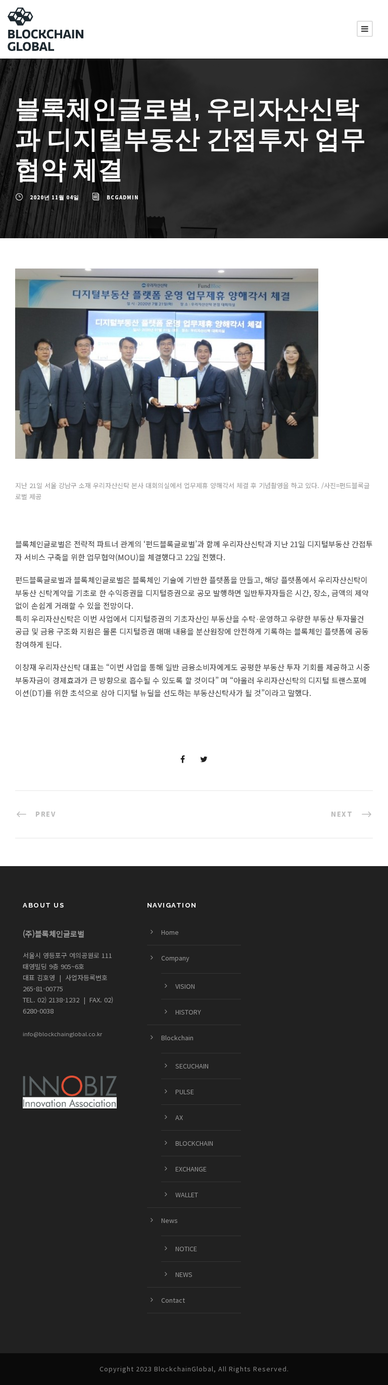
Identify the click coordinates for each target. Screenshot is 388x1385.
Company (175, 958)
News (169, 1220)
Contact (173, 1300)
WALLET (186, 1194)
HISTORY (188, 1012)
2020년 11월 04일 (54, 197)
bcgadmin (123, 197)
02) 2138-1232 (57, 999)
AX (179, 1117)
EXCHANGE (191, 1169)
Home (170, 932)
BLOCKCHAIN (194, 1143)
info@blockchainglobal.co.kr (62, 1034)
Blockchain (177, 1037)
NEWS (183, 1274)
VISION (185, 986)
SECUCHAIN (192, 1066)
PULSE (184, 1091)
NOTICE (186, 1248)
